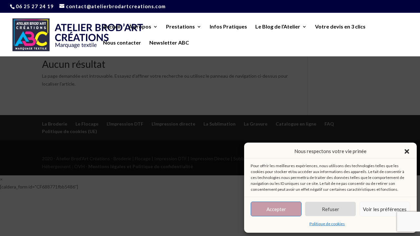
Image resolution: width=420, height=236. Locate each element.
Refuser (330, 209)
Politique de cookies (327, 223)
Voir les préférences (385, 209)
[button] (407, 151)
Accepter (276, 209)
